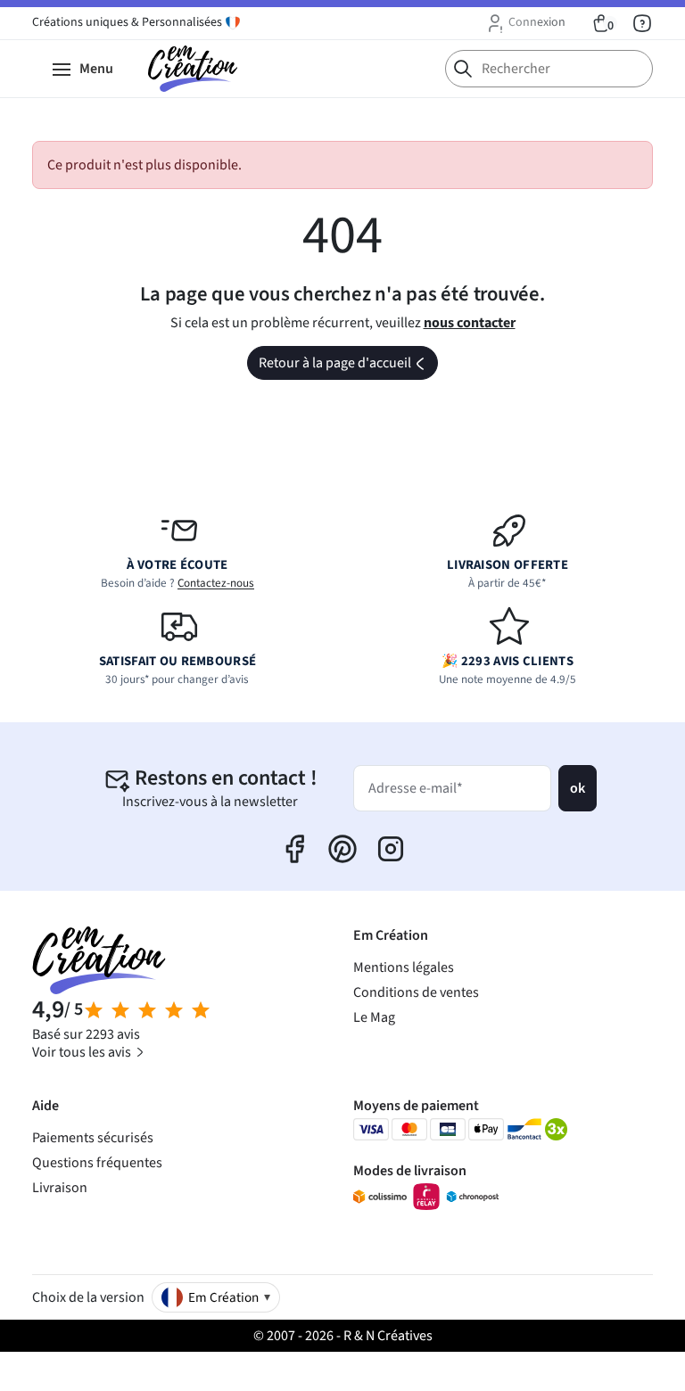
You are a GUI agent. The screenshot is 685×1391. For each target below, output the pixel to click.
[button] (525, 23)
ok (577, 788)
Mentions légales (403, 967)
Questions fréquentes (97, 1163)
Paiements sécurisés (92, 1138)
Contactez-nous (215, 583)
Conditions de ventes (416, 992)
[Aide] (642, 23)
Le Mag (374, 1017)
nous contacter (470, 323)
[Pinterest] (342, 849)
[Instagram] (391, 849)
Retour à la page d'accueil (347, 366)
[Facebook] (294, 849)
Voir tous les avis (83, 1052)
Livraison (59, 1188)
